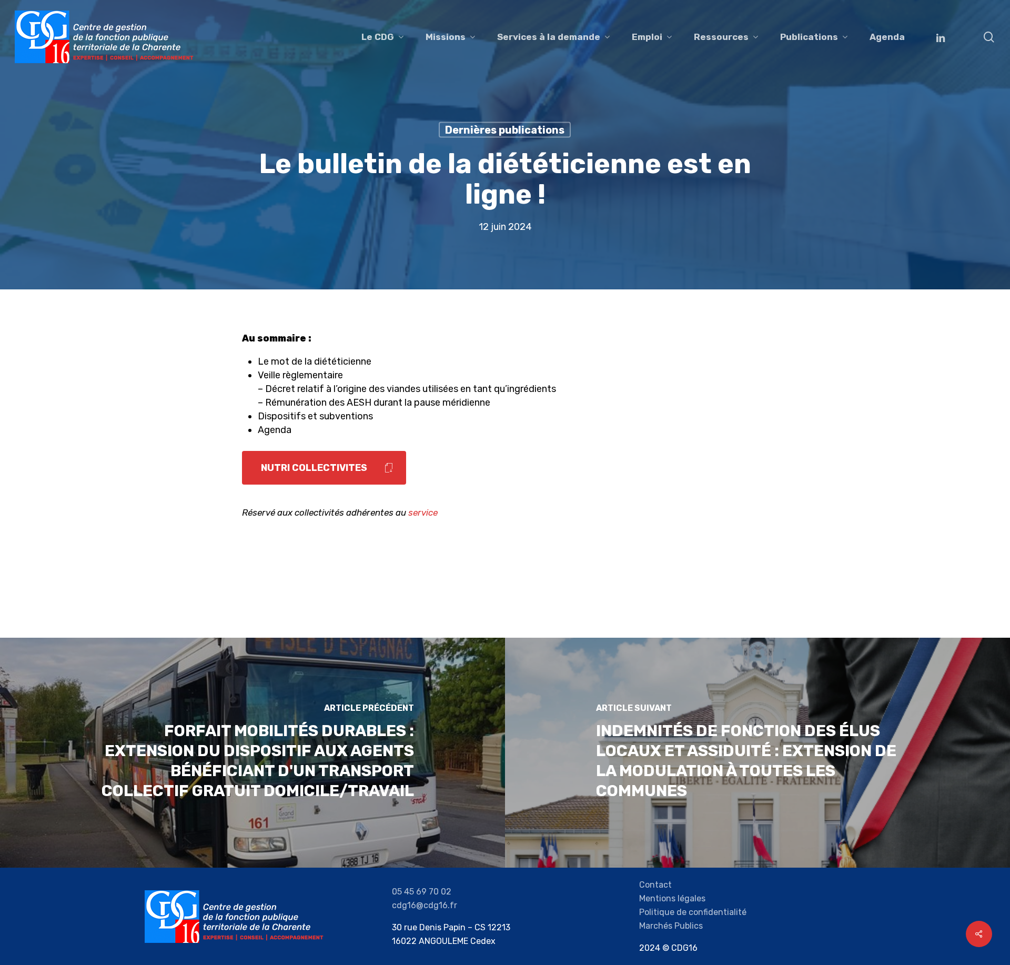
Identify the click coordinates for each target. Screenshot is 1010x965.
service (423, 512)
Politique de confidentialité (692, 912)
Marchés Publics (671, 926)
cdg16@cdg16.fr (424, 905)
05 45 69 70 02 (421, 892)
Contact (655, 885)
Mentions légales (672, 898)
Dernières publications (504, 130)
